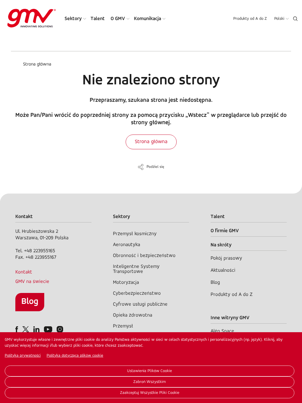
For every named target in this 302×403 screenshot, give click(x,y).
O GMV (118, 18)
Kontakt (23, 272)
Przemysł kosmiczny (135, 233)
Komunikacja (147, 18)
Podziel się (155, 167)
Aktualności (223, 270)
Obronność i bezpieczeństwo (144, 255)
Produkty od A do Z (250, 19)
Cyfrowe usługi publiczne (140, 304)
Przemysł (123, 326)
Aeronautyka (126, 244)
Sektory (73, 18)
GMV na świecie (32, 281)
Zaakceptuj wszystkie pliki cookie (149, 393)
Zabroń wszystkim (149, 382)
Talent (98, 18)
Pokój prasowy (226, 258)
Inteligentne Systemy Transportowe (136, 269)
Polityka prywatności (23, 356)
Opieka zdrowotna (132, 315)
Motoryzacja (126, 282)
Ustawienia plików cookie (149, 371)
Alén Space (222, 331)
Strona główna (37, 64)
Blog (29, 301)
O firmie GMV (225, 230)
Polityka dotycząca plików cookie (75, 356)
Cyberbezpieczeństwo (137, 293)
